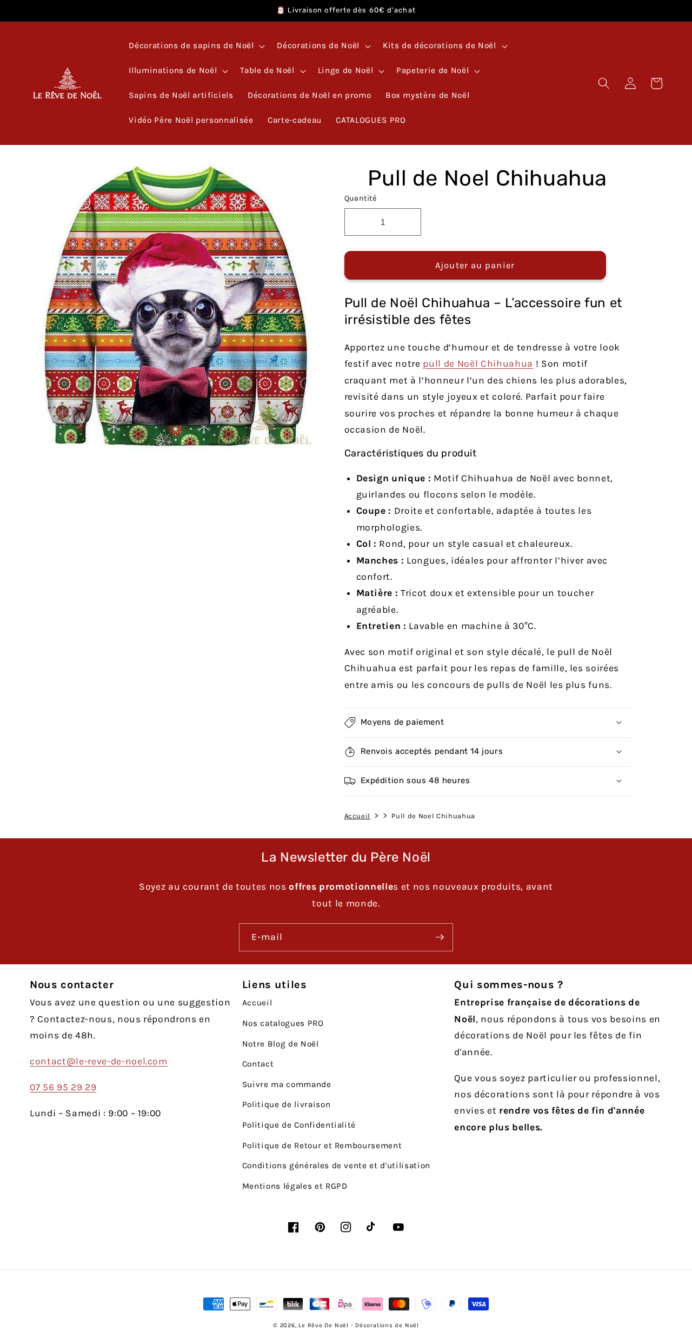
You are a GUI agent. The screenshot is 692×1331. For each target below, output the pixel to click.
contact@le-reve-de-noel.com (99, 1061)
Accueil (357, 815)
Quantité (360, 198)
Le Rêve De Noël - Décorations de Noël (358, 1325)
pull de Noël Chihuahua (478, 363)
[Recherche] (604, 83)
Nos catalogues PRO (283, 1023)
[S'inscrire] (440, 937)
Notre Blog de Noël (280, 1044)
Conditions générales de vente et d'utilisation (336, 1165)
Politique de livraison (286, 1104)
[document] (172, 309)
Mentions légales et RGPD (295, 1186)
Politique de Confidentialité (299, 1125)
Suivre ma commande (286, 1084)
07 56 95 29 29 (63, 1087)
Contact (258, 1064)
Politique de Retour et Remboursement (322, 1145)
